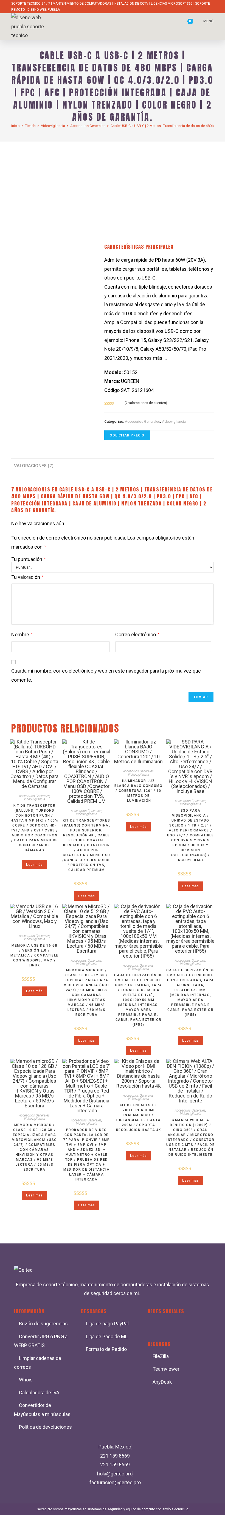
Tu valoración (27, 577)
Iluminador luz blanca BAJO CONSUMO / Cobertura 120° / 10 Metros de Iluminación (138, 791)
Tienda (30, 126)
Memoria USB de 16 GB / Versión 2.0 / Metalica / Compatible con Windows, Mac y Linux (34, 955)
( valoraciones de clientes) (146, 403)
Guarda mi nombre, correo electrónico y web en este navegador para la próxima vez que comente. (106, 675)
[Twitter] (171, 1326)
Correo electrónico (137, 634)
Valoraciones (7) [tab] (34, 465)
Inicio (15, 126)
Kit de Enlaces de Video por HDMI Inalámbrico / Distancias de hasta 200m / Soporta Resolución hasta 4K (138, 1117)
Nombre (21, 634)
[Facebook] (154, 1326)
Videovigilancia (53, 126)
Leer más (34, 865)
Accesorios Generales (87, 126)
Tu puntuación (28, 559)
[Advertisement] (112, 182)
